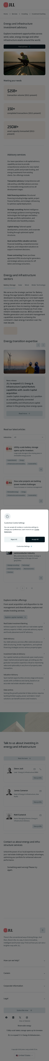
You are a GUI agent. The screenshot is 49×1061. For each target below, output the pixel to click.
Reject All (14, 539)
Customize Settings (24, 546)
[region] (24, 530)
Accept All (35, 539)
